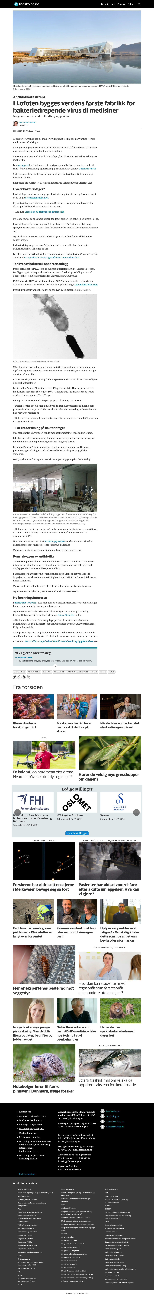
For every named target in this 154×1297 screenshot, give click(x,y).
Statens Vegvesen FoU (113, 1225)
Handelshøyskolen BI (26, 1228)
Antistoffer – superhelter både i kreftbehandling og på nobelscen (60, 641)
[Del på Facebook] (15, 677)
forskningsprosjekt (54, 541)
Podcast (122, 4)
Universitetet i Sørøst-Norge (116, 1266)
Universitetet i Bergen (113, 1252)
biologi (47, 672)
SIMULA (108, 1205)
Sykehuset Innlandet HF (114, 1235)
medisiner (59, 672)
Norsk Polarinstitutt (69, 1261)
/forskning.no (112, 1116)
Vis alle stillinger (77, 833)
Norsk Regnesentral (69, 1264)
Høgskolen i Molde (25, 1235)
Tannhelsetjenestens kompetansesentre (120, 1239)
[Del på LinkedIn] (24, 677)
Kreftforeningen (24, 1259)
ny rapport (23, 165)
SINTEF (108, 1209)
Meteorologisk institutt (27, 1268)
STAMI (107, 1222)
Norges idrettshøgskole (70, 1257)
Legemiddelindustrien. (86, 284)
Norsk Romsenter (68, 1267)
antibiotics (34, 672)
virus (111, 672)
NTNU (63, 1205)
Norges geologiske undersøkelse (74, 1254)
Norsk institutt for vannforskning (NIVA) (77, 1278)
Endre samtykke (27, 1174)
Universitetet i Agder (113, 1249)
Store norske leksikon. (37, 197)
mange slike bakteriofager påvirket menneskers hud (51, 257)
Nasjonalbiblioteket (68, 1208)
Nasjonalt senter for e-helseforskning (76, 1221)
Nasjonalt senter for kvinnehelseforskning (77, 1224)
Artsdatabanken (24, 1196)
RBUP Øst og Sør (111, 1196)
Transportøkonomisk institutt (116, 1242)
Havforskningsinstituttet (27, 1232)
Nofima (64, 1234)
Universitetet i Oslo (112, 1259)
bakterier (19, 672)
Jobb (130, 4)
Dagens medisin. (87, 168)
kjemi (94, 672)
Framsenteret (23, 1222)
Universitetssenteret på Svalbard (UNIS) (120, 1269)
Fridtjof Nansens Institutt (27, 1225)
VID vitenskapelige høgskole (116, 1279)
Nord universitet (67, 1237)
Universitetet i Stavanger (114, 1262)
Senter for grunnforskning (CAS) (117, 1212)
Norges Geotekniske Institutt (72, 1244)
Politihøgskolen (111, 1189)
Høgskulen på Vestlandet (27, 1245)
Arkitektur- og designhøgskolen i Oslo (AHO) (35, 1193)
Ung (113, 4)
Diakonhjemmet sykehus (27, 1199)
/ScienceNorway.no (115, 1126)
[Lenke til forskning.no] (54, 3)
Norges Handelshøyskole (71, 1247)
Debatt (104, 4)
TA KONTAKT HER (23, 657)
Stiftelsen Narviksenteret (114, 1228)
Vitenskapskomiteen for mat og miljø (119, 1283)
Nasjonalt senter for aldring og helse (75, 1217)
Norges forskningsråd (70, 1251)
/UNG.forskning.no (115, 1121)
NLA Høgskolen (67, 1189)
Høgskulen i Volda (25, 1242)
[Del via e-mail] (28, 677)
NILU (20, 1284)
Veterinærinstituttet (112, 1276)
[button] (17, 812)
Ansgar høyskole (24, 1189)
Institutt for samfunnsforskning (30, 1252)
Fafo (19, 1209)
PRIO (107, 1193)
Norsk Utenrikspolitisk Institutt (73, 1271)
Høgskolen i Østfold (25, 1239)
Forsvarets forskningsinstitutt (29, 1218)
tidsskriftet (25, 602)
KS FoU (20, 1255)
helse (103, 672)
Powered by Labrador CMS (77, 1293)
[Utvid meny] (139, 4)
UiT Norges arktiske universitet (117, 1245)
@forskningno (113, 1111)
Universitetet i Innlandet (114, 1255)
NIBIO (20, 1275)
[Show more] (55, 666)
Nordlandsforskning (69, 1240)
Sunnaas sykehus (111, 1232)
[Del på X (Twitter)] (19, 677)
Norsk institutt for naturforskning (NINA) (77, 1274)
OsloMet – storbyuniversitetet (72, 1281)
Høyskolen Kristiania (26, 1249)
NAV (19, 1272)
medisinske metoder (78, 672)
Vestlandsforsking (112, 1272)
